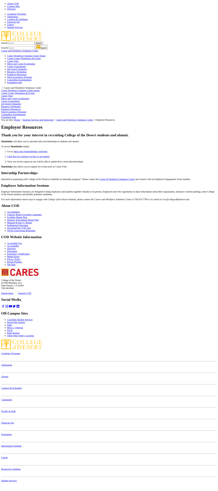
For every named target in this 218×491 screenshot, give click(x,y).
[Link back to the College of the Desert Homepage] (21, 40)
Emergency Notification (18, 254)
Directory (11, 9)
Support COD (24, 293)
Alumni (4, 376)
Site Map (11, 264)
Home (17, 120)
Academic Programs (10, 353)
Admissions (6, 365)
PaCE (10, 330)
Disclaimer (12, 251)
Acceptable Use (14, 243)
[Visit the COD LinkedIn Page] (18, 307)
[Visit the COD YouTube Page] (10, 307)
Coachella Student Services (20, 319)
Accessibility (13, 246)
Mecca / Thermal (15, 327)
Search (39, 43)
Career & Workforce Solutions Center (117, 179)
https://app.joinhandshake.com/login (30, 151)
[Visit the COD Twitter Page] (14, 307)
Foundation (6, 434)
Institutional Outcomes (17, 225)
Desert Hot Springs (16, 322)
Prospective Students (11, 469)
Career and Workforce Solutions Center (19, 51)
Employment (7, 293)
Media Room (13, 256)
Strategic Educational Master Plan (23, 220)
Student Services (9, 480)
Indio (9, 325)
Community (6, 399)
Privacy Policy (14, 259)
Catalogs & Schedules (11, 388)
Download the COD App (19, 228)
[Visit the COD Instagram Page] (7, 307)
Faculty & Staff (8, 411)
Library (4, 457)
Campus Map (13, 6)
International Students (11, 446)
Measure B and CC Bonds (19, 222)
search (4, 43)
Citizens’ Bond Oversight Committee (24, 214)
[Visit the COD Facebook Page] (3, 307)
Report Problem (14, 262)
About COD (13, 3)
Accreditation (13, 212)
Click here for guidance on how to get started (28, 156)
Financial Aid (7, 423)
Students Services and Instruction (38, 120)
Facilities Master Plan (17, 217)
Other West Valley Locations (20, 335)
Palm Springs (13, 333)
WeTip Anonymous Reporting (21, 230)
